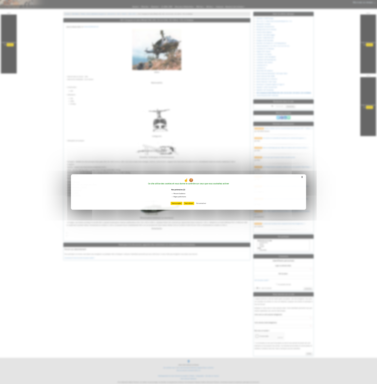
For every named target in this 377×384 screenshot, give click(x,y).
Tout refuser (188, 203)
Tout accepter (176, 203)
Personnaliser (201, 203)
